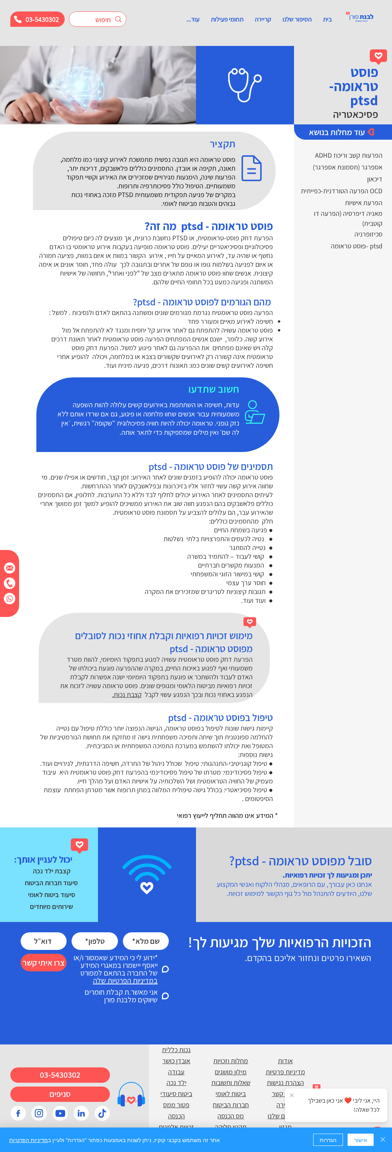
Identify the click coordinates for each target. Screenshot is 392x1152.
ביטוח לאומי (231, 1093)
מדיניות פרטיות (285, 1071)
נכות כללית (176, 1049)
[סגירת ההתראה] (292, 1095)
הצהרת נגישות (285, 1082)
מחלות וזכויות (230, 1060)
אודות (285, 1060)
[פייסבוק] (18, 1113)
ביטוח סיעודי (176, 1093)
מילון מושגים (231, 1071)
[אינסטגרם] (39, 1113)
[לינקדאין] (81, 1113)
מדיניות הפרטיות (28, 1140)
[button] (297, 19)
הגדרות (328, 1140)
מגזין (285, 1127)
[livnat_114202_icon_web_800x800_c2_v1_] (102, 1113)
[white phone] (9, 583)
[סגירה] (382, 1140)
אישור (360, 1140)
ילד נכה (176, 1082)
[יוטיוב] (60, 1113)
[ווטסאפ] (9, 598)
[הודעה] (9, 568)
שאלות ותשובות (230, 1082)
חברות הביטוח (231, 1104)
